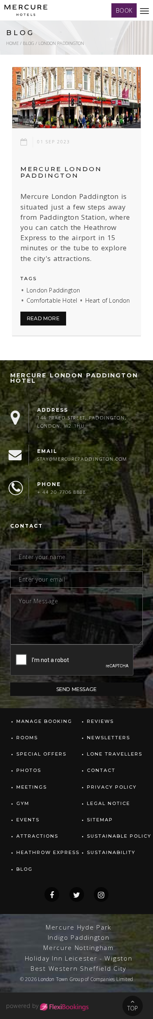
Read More (43, 318)
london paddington (61, 43)
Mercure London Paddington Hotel (74, 378)
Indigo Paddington (79, 937)
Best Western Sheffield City (78, 968)
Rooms (27, 737)
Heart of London (107, 300)
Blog (28, 43)
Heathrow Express (48, 852)
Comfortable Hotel (52, 300)
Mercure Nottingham (78, 948)
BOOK (124, 10)
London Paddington (53, 290)
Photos (28, 770)
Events (28, 820)
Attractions (37, 836)
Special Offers (41, 754)
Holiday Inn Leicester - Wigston (79, 958)
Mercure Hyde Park (78, 927)
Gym (22, 803)
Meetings (31, 787)
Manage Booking (44, 721)
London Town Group (60, 979)
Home (12, 43)
